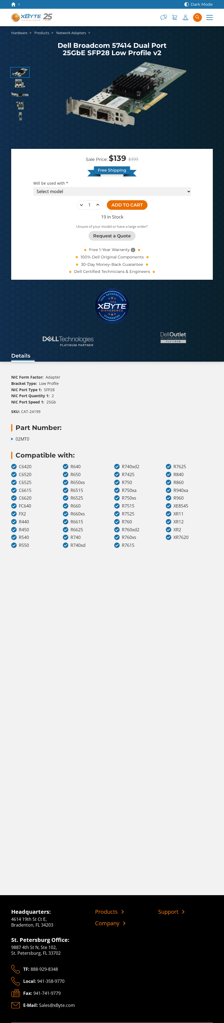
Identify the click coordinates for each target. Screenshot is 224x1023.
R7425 (128, 474)
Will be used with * (50, 183)
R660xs (77, 514)
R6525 (76, 498)
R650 (75, 474)
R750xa (129, 490)
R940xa (180, 490)
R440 (24, 522)
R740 (75, 537)
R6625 (76, 530)
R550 (24, 545)
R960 (178, 498)
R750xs (129, 498)
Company (107, 923)
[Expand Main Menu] (209, 17)
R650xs (77, 482)
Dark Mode (202, 4)
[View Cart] (174, 17)
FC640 (25, 506)
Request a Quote (112, 235)
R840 (178, 474)
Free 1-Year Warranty (109, 249)
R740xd (78, 545)
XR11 (178, 514)
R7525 (128, 514)
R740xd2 (130, 467)
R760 (127, 522)
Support (168, 911)
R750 (127, 482)
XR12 (178, 522)
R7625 (179, 467)
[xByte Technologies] (32, 17)
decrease (81, 205)
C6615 (25, 490)
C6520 (25, 474)
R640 (75, 467)
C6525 (25, 482)
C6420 (25, 467)
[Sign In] (185, 17)
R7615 (128, 545)
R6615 (76, 522)
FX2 (22, 514)
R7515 (128, 506)
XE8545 (180, 506)
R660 (75, 506)
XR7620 (180, 537)
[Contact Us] (163, 17)
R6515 (76, 490)
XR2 (177, 530)
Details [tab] (20, 355)
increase (97, 205)
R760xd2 (130, 530)
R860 (178, 482)
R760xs (129, 537)
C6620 (25, 498)
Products (106, 911)
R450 (24, 530)
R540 (24, 537)
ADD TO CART (127, 205)
